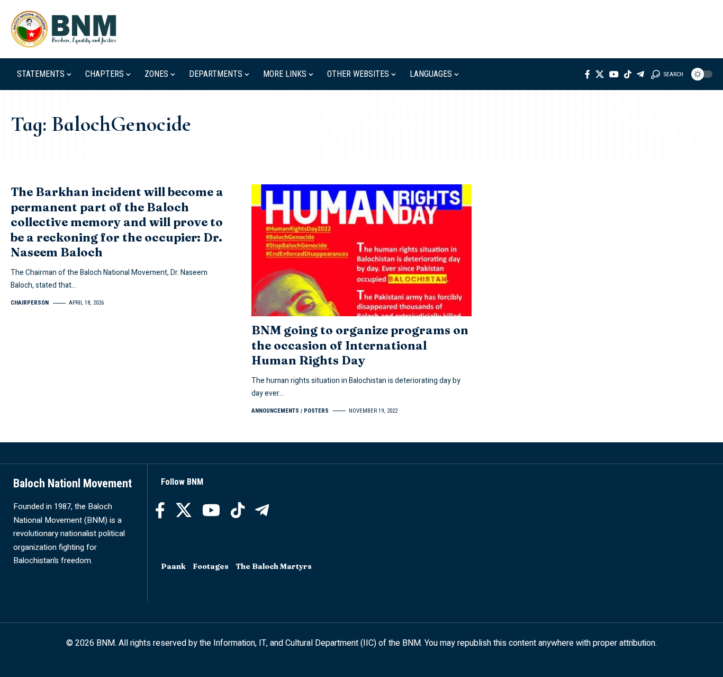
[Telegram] (640, 74)
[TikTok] (627, 74)
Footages (211, 566)
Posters (316, 410)
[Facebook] (587, 74)
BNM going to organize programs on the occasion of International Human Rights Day (359, 345)
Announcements (275, 410)
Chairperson (30, 302)
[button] (667, 74)
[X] (600, 74)
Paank (173, 566)
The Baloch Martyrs (274, 566)
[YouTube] (614, 74)
